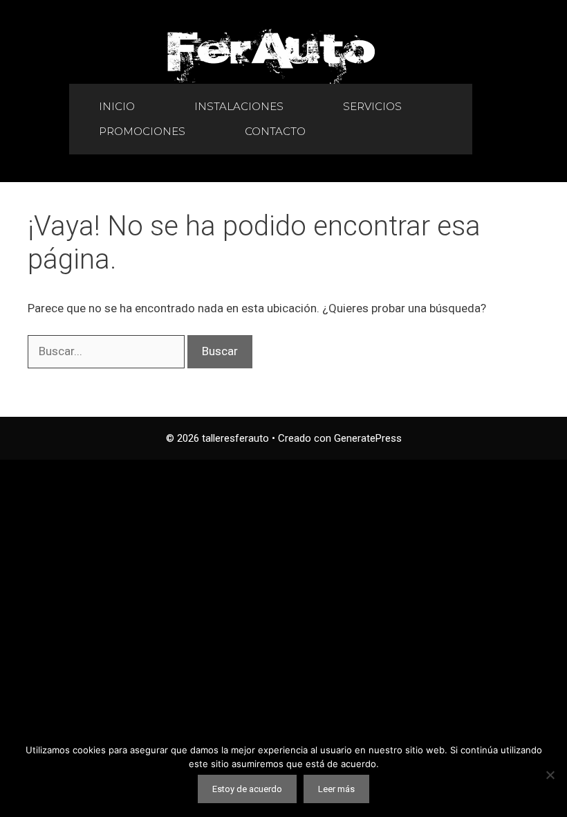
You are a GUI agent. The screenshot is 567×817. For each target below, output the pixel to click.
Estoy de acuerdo (247, 789)
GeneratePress (368, 438)
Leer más (336, 789)
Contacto (275, 131)
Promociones (142, 131)
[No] (550, 775)
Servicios (372, 106)
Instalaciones (239, 106)
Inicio (117, 106)
